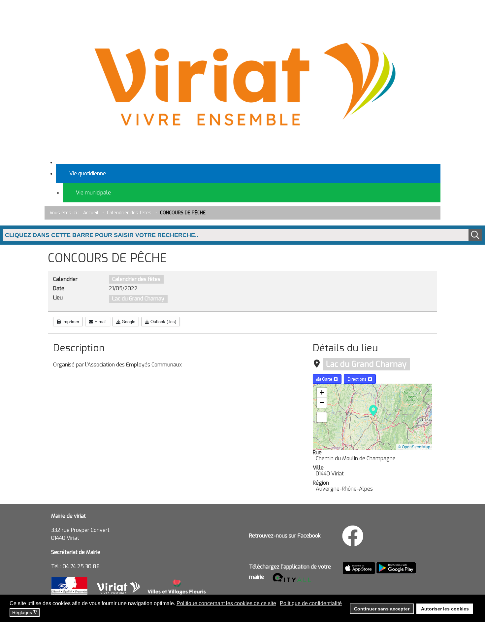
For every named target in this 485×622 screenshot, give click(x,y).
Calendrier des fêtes (136, 279)
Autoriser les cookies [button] (445, 608)
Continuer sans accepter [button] (381, 608)
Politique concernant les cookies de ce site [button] (226, 603)
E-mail (100, 321)
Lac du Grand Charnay (366, 364)
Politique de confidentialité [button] (311, 603)
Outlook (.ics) (162, 321)
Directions (357, 379)
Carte (327, 379)
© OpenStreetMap (414, 446)
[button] (373, 410)
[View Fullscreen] (322, 417)
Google (127, 321)
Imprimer (70, 321)
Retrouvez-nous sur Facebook (285, 535)
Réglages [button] (24, 612)
